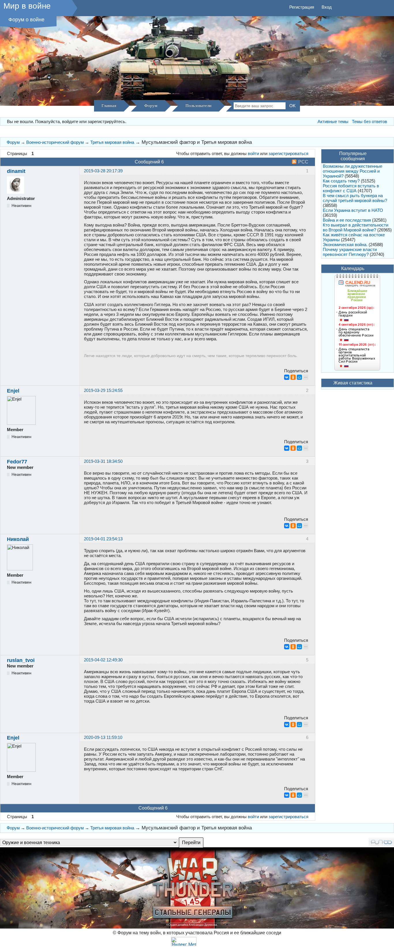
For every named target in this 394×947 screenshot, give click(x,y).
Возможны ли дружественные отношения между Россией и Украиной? (352, 171)
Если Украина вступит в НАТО (353, 210)
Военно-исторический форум (55, 142)
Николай (18, 539)
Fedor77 (17, 462)
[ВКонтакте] (286, 377)
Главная (109, 105)
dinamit (16, 171)
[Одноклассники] (293, 377)
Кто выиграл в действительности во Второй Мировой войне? (355, 227)
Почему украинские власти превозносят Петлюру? (350, 252)
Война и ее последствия (347, 220)
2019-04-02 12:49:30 (103, 659)
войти (253, 153)
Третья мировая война (112, 142)
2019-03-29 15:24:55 (103, 390)
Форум (150, 105)
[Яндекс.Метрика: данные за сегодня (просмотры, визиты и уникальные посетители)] (183, 941)
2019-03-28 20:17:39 (103, 170)
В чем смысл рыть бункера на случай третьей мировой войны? (355, 198)
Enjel (13, 391)
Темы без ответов (369, 121)
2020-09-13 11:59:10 (103, 737)
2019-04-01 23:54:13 (103, 538)
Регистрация (301, 7)
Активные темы (333, 121)
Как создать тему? (341, 180)
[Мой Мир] (299, 377)
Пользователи (198, 105)
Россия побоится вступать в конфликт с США (351, 188)
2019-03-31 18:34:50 (103, 461)
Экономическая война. (345, 244)
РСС (303, 161)
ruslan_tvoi (21, 660)
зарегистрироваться (288, 153)
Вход (327, 7)
